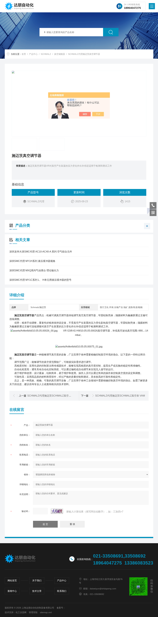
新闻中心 (12, 591)
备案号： (61, 608)
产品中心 (33, 54)
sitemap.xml (46, 612)
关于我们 (37, 580)
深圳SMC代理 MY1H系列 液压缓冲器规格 (32, 261)
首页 (24, 54)
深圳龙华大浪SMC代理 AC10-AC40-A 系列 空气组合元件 (40, 251)
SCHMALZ (46, 54)
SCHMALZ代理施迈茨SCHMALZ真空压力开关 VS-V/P (57, 395)
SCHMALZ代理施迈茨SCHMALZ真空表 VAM (120, 395)
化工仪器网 (21, 612)
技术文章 (37, 591)
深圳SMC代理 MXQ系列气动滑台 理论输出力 (34, 270)
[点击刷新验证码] (57, 511)
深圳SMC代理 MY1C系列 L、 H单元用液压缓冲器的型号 (40, 280)
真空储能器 (59, 54)
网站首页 (12, 580)
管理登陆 (33, 612)
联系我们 (61, 591)
